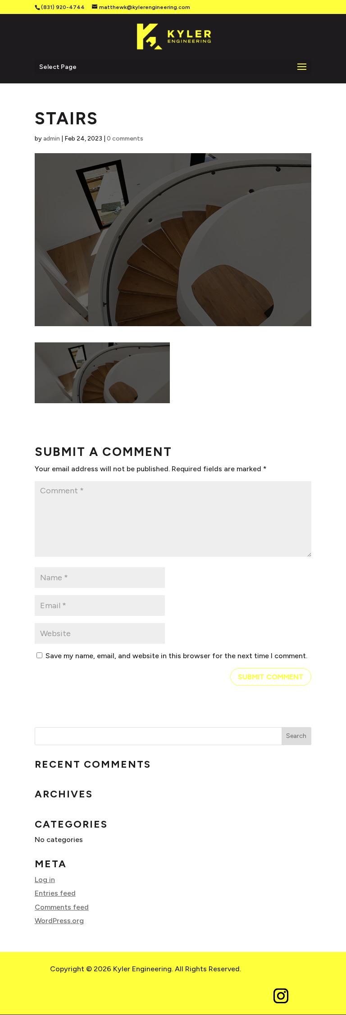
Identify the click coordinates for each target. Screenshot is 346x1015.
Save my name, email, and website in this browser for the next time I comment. (176, 655)
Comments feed (62, 907)
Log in (45, 879)
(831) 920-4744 (63, 7)
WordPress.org (59, 920)
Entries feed (55, 893)
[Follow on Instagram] (281, 996)
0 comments (125, 138)
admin (51, 138)
